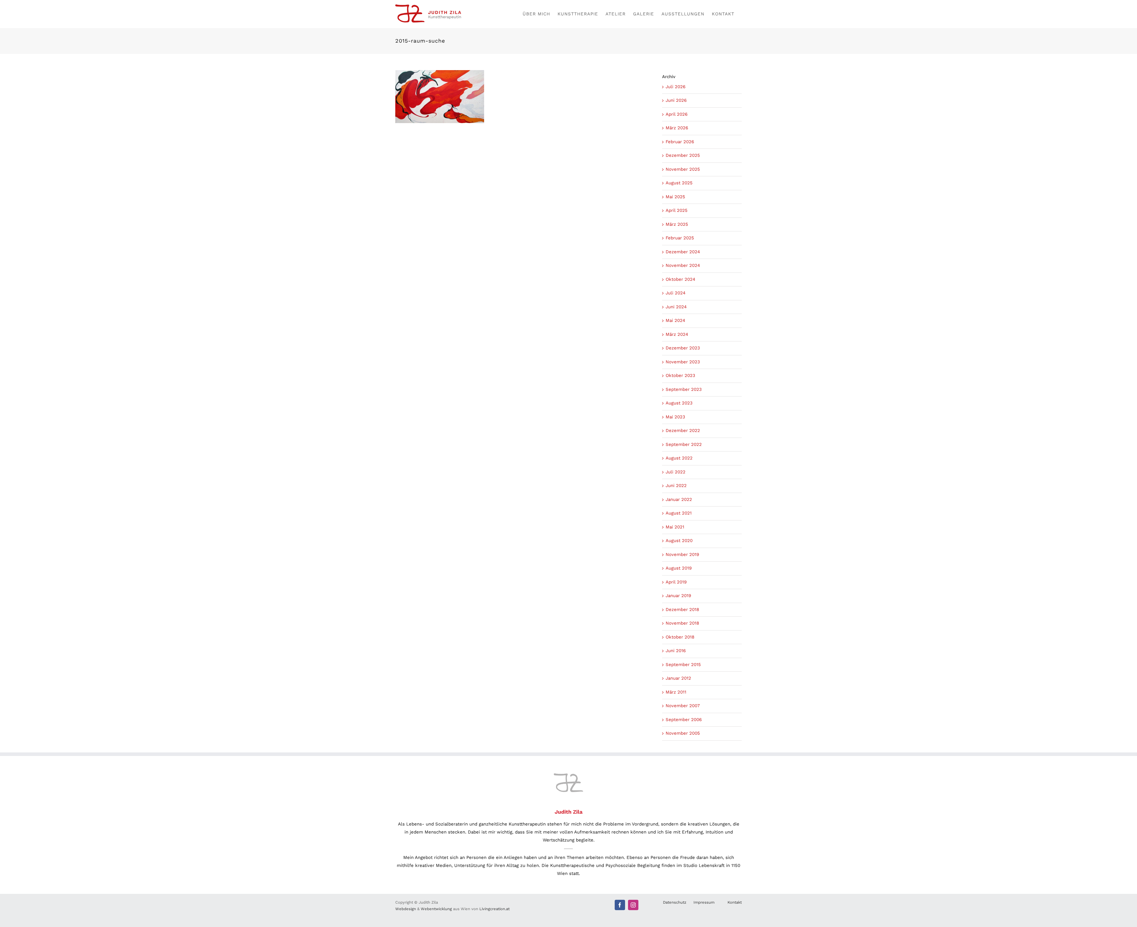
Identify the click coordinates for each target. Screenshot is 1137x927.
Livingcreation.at (494, 909)
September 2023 (684, 389)
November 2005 (683, 733)
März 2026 (677, 127)
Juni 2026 (676, 100)
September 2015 (683, 664)
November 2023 (683, 362)
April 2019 (676, 582)
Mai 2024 (675, 320)
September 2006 (684, 719)
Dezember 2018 (682, 609)
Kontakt (735, 902)
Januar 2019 (678, 595)
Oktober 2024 (680, 279)
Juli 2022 (675, 472)
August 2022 (679, 458)
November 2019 (682, 554)
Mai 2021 (675, 527)
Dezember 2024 (683, 251)
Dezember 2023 (683, 348)
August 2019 (679, 568)
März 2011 (676, 692)
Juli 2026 (675, 86)
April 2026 (677, 114)
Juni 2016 (676, 650)
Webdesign (405, 909)
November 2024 (683, 265)
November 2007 (683, 705)
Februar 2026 (680, 141)
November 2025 (683, 169)
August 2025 (679, 183)
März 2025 (677, 224)
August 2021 (679, 513)
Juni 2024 (676, 306)
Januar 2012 (678, 678)
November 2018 (682, 623)
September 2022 (684, 444)
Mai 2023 (675, 417)
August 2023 (679, 403)
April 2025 (677, 210)
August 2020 (679, 540)
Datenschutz (674, 902)
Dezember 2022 (683, 430)
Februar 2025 (680, 238)
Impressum (703, 902)
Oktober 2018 (680, 637)
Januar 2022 (679, 499)
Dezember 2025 (683, 155)
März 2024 (677, 334)
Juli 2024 (675, 293)
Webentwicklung (436, 909)
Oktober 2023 (680, 375)
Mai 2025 (675, 196)
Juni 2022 (676, 485)
